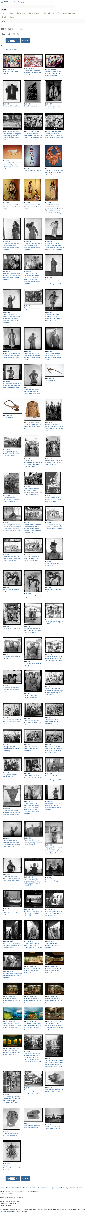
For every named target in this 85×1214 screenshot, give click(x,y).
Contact (12, 17)
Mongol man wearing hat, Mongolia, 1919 (52, 564)
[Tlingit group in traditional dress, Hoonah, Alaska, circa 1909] (32, 722)
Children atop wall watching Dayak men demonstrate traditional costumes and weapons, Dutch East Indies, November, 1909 (32, 528)
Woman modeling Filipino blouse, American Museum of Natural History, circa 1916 (11, 878)
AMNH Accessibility (6, 1211)
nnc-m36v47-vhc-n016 (54, 131)
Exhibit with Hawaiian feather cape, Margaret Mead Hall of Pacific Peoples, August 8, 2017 (32, 1026)
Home (4, 13)
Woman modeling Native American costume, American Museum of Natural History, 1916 (11, 813)
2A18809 (29, 838)
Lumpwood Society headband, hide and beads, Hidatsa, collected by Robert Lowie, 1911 (12, 166)
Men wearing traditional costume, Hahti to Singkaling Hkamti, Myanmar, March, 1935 (54, 135)
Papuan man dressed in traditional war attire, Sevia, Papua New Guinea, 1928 (11, 499)
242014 (49, 587)
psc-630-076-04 (31, 69)
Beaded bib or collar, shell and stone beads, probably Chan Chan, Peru (54, 172)
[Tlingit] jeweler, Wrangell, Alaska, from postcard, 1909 (32, 776)
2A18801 (8, 874)
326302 (7, 1131)
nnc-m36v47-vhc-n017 (33, 131)
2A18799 (50, 351)
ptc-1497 (7, 203)
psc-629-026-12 (52, 69)
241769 (28, 661)
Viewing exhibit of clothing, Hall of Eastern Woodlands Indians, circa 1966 (12, 975)
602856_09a (9, 971)
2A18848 (50, 774)
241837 (7, 685)
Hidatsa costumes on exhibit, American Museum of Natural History (32, 207)
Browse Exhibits (49, 13)
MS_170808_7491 (52, 966)
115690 (7, 450)
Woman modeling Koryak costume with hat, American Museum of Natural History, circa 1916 (32, 356)
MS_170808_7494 (31, 966)
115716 (7, 495)
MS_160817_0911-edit (54, 1021)
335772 (49, 1124)
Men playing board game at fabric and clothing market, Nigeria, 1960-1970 (53, 73)
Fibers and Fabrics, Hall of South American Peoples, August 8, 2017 (32, 970)
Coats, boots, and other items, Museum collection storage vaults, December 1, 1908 (33, 1092)
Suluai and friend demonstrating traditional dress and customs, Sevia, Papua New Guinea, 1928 (33, 464)
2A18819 (29, 306)
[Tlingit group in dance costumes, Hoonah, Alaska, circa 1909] (53, 721)
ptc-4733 (7, 161)
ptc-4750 (28, 168)
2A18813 (50, 312)
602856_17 (29, 941)
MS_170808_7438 (31, 1021)
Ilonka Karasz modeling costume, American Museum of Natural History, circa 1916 (54, 282)
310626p (28, 104)
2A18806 (50, 845)
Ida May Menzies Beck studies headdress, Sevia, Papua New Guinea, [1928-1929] (54, 463)
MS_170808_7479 (31, 996)
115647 (28, 486)
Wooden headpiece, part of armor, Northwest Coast (11, 1134)
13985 (28, 718)
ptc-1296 (49, 168)
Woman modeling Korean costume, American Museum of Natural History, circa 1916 (54, 778)
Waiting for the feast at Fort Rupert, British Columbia (53, 1127)
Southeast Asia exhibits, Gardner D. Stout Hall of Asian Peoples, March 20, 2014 (12, 1052)
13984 (49, 717)
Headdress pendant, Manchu (32, 170)
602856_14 (50, 941)
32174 (28, 1088)
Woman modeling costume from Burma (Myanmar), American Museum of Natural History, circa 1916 (53, 317)
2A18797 (29, 387)
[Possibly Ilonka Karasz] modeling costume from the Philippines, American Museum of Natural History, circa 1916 (54, 246)
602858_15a (51, 909)
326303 (49, 1087)
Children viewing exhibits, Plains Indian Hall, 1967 (52, 881)
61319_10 (8, 909)
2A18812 (8, 838)
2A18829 (50, 278)
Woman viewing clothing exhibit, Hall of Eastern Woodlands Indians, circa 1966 (33, 945)
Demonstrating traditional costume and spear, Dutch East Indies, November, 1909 (33, 558)
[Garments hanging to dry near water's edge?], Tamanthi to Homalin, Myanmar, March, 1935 (12, 136)
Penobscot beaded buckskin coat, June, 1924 (53, 107)
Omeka (10, 1194)
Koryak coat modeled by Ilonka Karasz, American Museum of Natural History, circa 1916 (12, 385)
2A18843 (8, 241)
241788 (28, 626)
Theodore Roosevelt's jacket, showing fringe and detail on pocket (32, 426)
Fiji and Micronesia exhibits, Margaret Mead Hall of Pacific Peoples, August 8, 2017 (12, 1025)
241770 (7, 654)
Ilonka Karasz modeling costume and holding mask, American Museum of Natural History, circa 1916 (11, 843)
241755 (49, 654)
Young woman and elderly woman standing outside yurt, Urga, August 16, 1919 (33, 630)
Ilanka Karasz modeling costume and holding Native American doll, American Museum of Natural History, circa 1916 (11, 318)
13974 (7, 773)
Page (8, 41)
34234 (28, 1051)
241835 (28, 693)
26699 (7, 554)
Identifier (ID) (9, 49)
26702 (28, 523)
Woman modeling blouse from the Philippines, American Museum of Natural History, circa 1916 (12, 246)
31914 (7, 1095)
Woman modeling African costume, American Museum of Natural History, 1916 (33, 842)
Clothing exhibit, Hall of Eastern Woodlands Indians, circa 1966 (53, 945)
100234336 (50, 378)
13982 (28, 744)
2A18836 (29, 271)
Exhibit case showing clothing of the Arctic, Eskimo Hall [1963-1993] (33, 913)
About (11, 13)
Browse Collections (35, 13)
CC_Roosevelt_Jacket (33, 422)
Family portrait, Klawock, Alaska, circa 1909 (10, 776)
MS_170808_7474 (52, 996)
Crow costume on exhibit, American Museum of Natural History (11, 207)
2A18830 (8, 808)
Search (4, 10)
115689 (49, 422)
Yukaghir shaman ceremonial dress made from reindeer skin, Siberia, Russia (12, 1168)
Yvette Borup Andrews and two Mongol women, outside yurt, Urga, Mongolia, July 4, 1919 (54, 658)
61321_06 (50, 878)
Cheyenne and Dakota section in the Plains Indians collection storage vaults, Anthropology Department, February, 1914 (54, 1063)
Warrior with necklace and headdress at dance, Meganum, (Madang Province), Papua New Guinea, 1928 (33, 491)
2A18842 (29, 241)
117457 (49, 459)
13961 (28, 773)
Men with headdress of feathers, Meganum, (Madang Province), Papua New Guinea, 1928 (54, 427)
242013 (7, 626)
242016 (7, 587)
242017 (49, 561)
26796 (7, 523)
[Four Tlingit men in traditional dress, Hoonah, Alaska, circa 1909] (12, 722)
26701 (49, 523)
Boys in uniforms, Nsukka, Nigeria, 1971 (10, 72)
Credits (4, 17)
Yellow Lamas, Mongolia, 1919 (12, 628)
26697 (28, 554)
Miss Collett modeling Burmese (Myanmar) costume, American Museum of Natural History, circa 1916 (12, 276)
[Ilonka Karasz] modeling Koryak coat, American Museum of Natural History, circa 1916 (53, 806)
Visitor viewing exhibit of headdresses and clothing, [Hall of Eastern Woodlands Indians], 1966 (32, 882)
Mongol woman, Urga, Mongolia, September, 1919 (32, 696)
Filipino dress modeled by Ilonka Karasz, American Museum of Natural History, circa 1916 (53, 356)
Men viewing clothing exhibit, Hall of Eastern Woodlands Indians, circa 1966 (53, 913)
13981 (49, 744)
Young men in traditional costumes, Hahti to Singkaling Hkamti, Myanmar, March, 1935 (33, 135)
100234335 (8, 415)
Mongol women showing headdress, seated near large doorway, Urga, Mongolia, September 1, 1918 (54, 691)
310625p (49, 104)
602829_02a (30, 909)
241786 (49, 620)
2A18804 (29, 351)
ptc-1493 (49, 203)
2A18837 (8, 271)
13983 (7, 745)
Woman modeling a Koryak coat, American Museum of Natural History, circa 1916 (32, 391)
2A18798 (8, 381)
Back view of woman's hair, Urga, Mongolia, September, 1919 (11, 689)
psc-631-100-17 (10, 69)
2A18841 (50, 241)
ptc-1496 (28, 203)
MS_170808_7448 (10, 1021)
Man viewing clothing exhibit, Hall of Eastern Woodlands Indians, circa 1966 (11, 945)
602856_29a (9, 941)
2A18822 (8, 312)
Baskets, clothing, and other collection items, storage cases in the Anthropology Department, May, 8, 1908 (12, 1100)
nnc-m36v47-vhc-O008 (12, 132)
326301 (28, 1123)
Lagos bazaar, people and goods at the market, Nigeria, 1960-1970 (32, 73)
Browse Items (21, 13)
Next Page (25, 40)
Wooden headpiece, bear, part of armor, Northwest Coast (54, 1090)
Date (15, 49)
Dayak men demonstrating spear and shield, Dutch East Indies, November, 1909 (11, 558)
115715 (28, 459)
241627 (49, 686)
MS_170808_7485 (10, 996)
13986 (7, 718)
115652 (49, 495)
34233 (49, 1058)
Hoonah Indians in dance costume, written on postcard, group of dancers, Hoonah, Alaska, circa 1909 (53, 749)
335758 (7, 1164)
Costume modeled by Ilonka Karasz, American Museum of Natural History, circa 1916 (11, 355)
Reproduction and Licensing (66, 13)
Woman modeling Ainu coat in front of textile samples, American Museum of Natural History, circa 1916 (54, 850)
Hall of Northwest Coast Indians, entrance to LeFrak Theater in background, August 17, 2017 (54, 1026)
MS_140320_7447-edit (12, 1048)
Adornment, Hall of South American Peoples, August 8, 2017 (11, 1000)
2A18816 (29, 801)
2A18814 (50, 801)
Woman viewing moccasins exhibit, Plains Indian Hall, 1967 (11, 913)
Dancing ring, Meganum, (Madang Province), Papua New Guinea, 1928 (11, 454)
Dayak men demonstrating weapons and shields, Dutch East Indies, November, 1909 (53, 527)
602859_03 (29, 877)
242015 (28, 594)
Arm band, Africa (50, 380)
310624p (7, 104)
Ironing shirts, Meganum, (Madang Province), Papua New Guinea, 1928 (53, 499)
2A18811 (8, 351)
